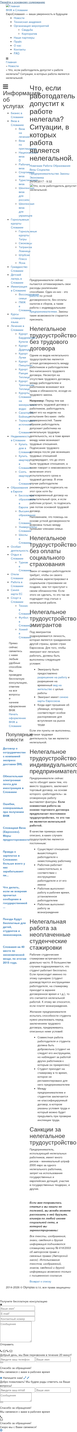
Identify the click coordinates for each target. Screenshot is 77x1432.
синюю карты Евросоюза (53, 699)
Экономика (37, 177)
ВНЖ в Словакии (17, 10)
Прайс (18, 41)
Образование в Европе (19, 489)
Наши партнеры (24, 37)
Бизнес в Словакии (17, 115)
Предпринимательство (44, 173)
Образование (61, 165)
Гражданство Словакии (19, 269)
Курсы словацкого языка (18, 318)
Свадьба (27, 30)
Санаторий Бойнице (26, 414)
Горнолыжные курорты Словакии (20, 223)
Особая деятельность (19, 548)
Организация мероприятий (31, 26)
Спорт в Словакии (17, 600)
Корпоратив (29, 33)
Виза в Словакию (17, 123)
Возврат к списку (40, 1281)
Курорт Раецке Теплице (24, 373)
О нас (17, 45)
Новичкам (36, 165)
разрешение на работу (52, 677)
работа (34, 296)
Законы (64, 173)
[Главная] (13, 5)
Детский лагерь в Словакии (17, 278)
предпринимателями (43, 311)
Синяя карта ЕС (17, 592)
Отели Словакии (17, 576)
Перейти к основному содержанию (22, 2)
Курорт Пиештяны (25, 363)
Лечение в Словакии (17, 328)
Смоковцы (25, 243)
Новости (19, 18)
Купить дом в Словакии (25, 448)
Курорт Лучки (23, 355)
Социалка (43, 169)
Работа (47, 165)
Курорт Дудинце (24, 347)
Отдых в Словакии (17, 556)
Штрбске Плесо (24, 257)
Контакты (20, 49)
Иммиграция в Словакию (19, 288)
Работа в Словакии (17, 584)
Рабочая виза (24, 166)
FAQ (16, 53)
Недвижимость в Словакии (20, 438)
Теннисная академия (27, 22)
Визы (33, 169)
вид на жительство (50, 687)
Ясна (22, 263)
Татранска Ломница (25, 249)
